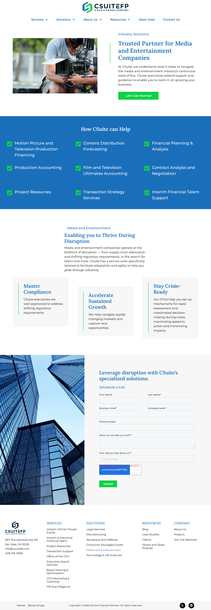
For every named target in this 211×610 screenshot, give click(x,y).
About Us (90, 19)
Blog (145, 529)
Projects (179, 534)
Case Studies (150, 534)
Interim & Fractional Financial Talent (60, 539)
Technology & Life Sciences (104, 555)
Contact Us (171, 19)
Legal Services (95, 529)
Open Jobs (147, 19)
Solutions (63, 19)
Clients (146, 539)
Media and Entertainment (103, 550)
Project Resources (59, 546)
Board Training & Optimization (57, 571)
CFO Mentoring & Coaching (58, 580)
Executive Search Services (58, 563)
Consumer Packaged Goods (104, 544)
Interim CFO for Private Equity (62, 531)
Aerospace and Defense (102, 539)
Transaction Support (60, 551)
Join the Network (185, 539)
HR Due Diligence (58, 586)
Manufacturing (96, 534)
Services (37, 19)
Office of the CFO (58, 556)
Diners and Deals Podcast (153, 546)
